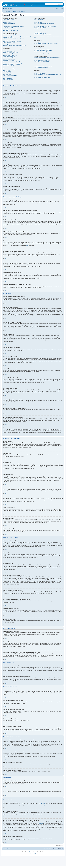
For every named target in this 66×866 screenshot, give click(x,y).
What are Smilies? (7, 72)
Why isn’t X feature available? (40, 73)
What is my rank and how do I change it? (11, 44)
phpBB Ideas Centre (8, 814)
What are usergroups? (38, 22)
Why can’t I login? (7, 24)
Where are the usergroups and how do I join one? (44, 23)
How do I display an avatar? (9, 42)
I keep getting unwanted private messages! (42, 34)
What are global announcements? (10, 75)
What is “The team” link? (39, 28)
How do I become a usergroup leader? (42, 24)
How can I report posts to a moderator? (11, 61)
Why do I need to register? (8, 19)
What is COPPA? (6, 20)
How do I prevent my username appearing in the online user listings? (17, 36)
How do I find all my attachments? (41, 67)
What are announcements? (9, 76)
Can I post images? (7, 74)
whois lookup (40, 823)
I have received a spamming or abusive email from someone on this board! (48, 37)
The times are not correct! (8, 37)
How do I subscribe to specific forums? (42, 60)
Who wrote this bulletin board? (40, 71)
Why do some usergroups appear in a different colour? (45, 26)
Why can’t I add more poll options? (10, 55)
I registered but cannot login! (9, 23)
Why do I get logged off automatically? (11, 28)
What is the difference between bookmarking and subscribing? (46, 57)
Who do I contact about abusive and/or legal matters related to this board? (47, 75)
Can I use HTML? (7, 71)
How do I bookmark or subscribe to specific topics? (44, 58)
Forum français (29, 5)
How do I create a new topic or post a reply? (12, 49)
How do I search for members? (40, 51)
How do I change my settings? (9, 34)
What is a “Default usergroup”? (40, 27)
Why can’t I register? (7, 22)
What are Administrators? (39, 19)
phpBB (27, 245)
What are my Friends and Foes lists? (41, 41)
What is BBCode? (7, 70)
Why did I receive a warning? (9, 60)
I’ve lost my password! (8, 27)
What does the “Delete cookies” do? (10, 30)
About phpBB (43, 805)
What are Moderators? (38, 20)
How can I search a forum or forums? (41, 47)
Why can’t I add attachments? (9, 59)
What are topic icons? (7, 80)
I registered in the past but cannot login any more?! (13, 26)
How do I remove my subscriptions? (41, 61)
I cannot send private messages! (40, 33)
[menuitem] (11, 9)
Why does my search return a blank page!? (43, 50)
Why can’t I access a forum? (9, 57)
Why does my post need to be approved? (11, 64)
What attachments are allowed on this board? (43, 66)
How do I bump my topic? (8, 65)
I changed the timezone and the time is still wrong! (13, 38)
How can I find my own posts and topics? (42, 53)
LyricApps (7, 4)
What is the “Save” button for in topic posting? (12, 63)
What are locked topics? (8, 79)
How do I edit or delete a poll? (9, 56)
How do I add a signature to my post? (11, 52)
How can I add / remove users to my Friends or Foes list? (46, 43)
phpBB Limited (42, 803)
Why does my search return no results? (42, 49)
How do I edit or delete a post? (9, 51)
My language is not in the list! (9, 40)
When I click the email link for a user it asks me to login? (14, 45)
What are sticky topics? (8, 78)
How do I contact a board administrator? (42, 77)
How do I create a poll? (8, 53)
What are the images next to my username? (12, 41)
